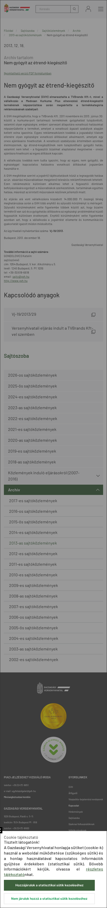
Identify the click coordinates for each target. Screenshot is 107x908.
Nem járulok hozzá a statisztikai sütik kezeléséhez (49, 899)
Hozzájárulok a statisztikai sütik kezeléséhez (49, 885)
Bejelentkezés (88, 9)
